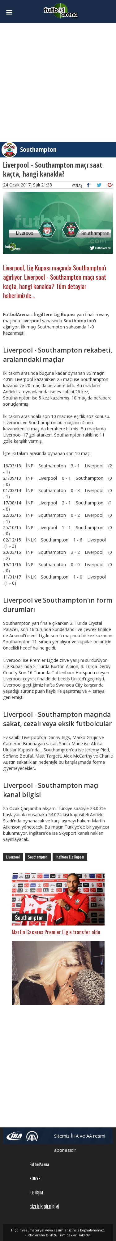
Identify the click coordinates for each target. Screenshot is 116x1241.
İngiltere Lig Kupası (70, 856)
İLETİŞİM (36, 1192)
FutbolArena (39, 1164)
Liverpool (13, 856)
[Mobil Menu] (11, 12)
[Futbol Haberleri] (61, 10)
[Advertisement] (58, 82)
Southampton (38, 149)
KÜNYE (34, 1178)
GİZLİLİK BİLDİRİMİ (44, 1206)
